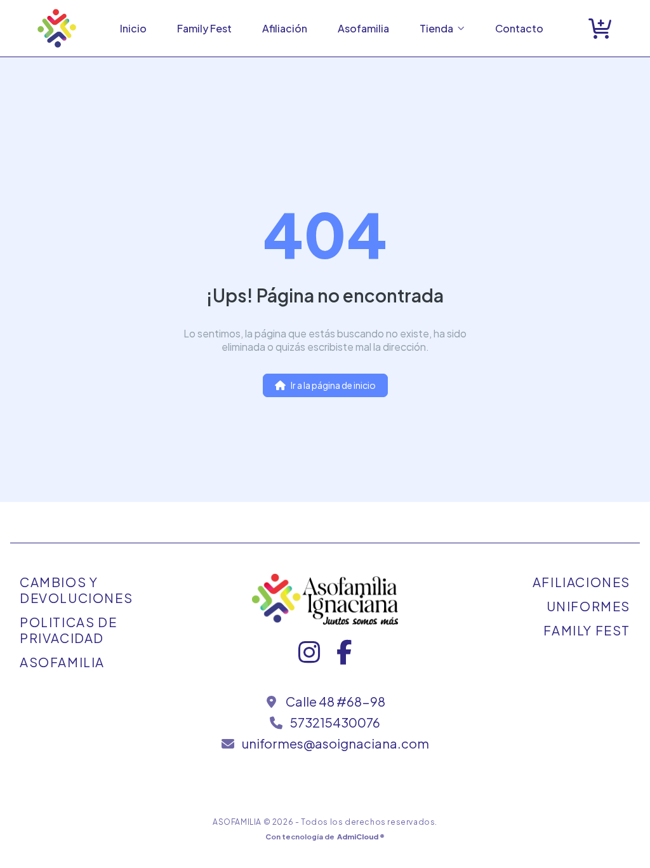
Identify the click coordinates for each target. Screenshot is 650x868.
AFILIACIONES (581, 582)
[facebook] (344, 657)
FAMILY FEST (586, 630)
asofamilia (62, 662)
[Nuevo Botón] (599, 28)
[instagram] (310, 657)
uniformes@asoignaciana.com (335, 743)
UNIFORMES (588, 606)
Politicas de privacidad (68, 630)
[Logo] (57, 28)
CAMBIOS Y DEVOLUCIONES (76, 590)
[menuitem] (133, 28)
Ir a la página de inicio (333, 385)
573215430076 (335, 722)
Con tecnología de (325, 836)
